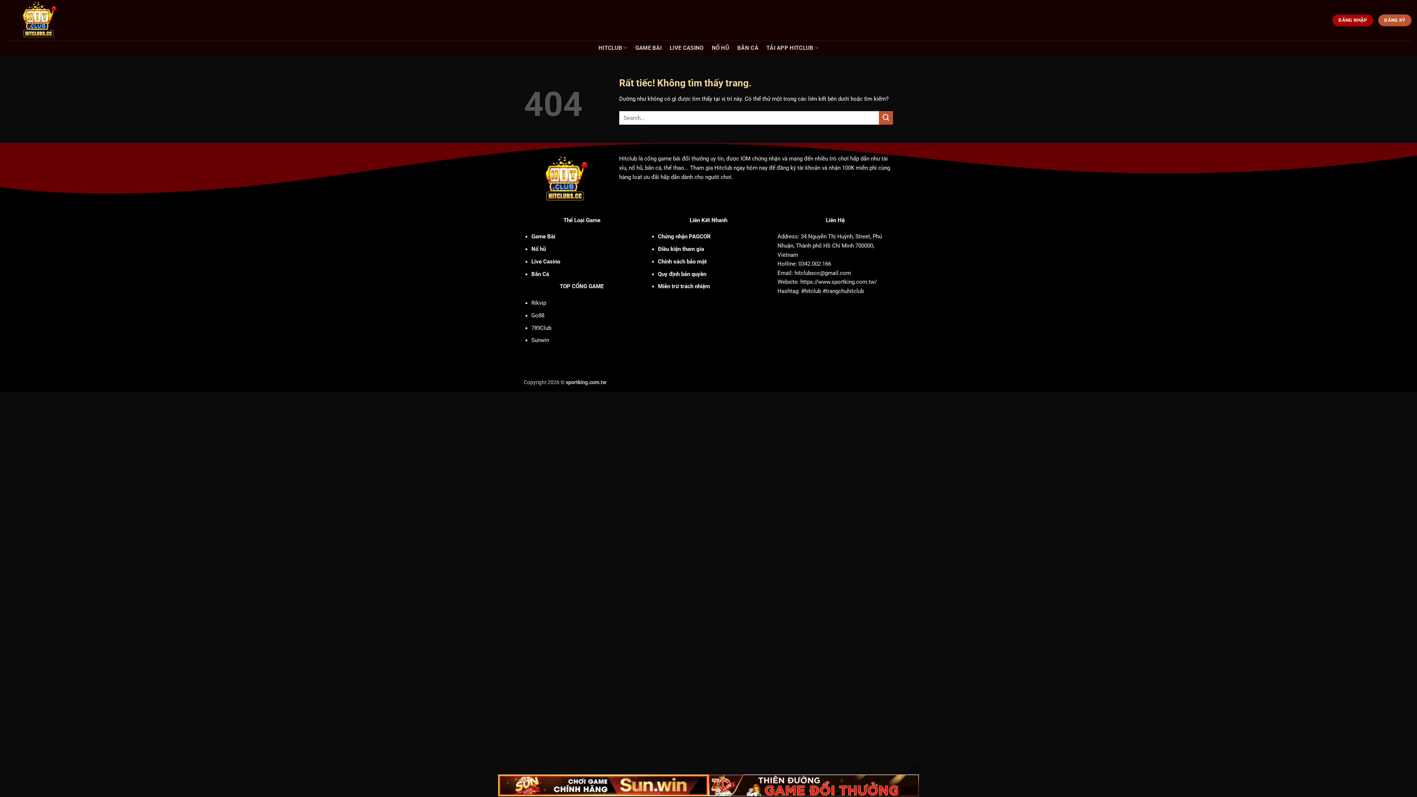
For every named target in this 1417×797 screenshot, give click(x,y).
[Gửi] (886, 118)
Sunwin (540, 340)
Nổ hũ (721, 48)
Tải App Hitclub (790, 48)
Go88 (537, 315)
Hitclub (610, 48)
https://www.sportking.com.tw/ (838, 282)
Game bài (648, 48)
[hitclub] (52, 20)
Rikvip (538, 303)
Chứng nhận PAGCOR (684, 236)
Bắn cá (747, 48)
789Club (541, 328)
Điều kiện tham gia (681, 249)
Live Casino (686, 48)
